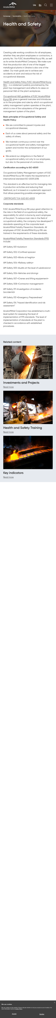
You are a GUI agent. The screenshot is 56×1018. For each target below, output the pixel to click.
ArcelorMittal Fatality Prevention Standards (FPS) (26, 238)
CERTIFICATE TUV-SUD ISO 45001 (19, 198)
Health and (8, 82)
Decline (41, 1014)
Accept (14, 1014)
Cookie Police (18, 1009)
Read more (8, 387)
